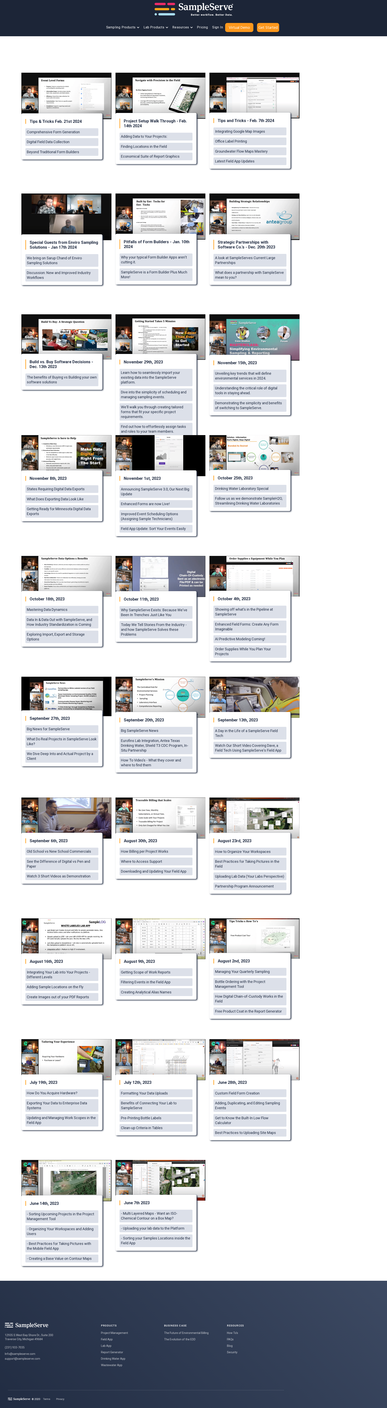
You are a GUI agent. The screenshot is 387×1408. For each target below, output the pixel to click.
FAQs (230, 1339)
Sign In (217, 27)
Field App (107, 1339)
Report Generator (112, 1352)
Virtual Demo (239, 27)
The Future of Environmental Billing (186, 1333)
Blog (230, 1345)
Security (232, 1352)
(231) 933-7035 (15, 1347)
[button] (122, 27)
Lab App (106, 1345)
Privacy (60, 1399)
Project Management (114, 1333)
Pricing (202, 27)
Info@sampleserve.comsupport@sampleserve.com (22, 1356)
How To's (232, 1333)
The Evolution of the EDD (180, 1339)
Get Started (268, 27)
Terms (46, 1399)
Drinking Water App (113, 1358)
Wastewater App (111, 1365)
